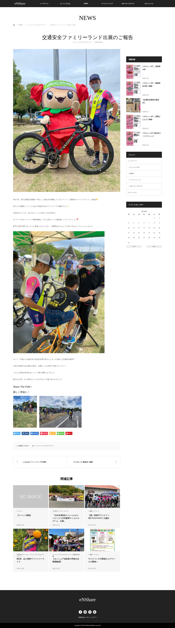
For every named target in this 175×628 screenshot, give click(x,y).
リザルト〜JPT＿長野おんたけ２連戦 (151, 117)
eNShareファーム (22, 554)
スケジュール (149, 3)
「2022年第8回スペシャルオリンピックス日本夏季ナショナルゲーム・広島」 (65, 518)
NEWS (86, 3)
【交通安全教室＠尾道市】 (150, 101)
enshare (26, 446)
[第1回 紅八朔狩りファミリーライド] (30, 540)
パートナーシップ (107, 3)
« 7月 (133, 246)
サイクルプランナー (85, 42)
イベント (75, 42)
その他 (54, 511)
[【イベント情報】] (30, 496)
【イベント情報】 (24, 515)
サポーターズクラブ (127, 3)
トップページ (44, 3)
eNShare (20, 3)
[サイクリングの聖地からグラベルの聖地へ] (102, 540)
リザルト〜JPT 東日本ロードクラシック (151, 134)
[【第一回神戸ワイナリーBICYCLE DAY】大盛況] (102, 496)
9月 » (154, 246)
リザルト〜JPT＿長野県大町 (151, 67)
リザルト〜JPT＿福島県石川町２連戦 (151, 84)
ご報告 (90, 511)
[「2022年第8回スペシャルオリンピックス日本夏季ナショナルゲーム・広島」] (66, 496)
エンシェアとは (65, 3)
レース (66, 511)
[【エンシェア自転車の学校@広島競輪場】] (66, 540)
